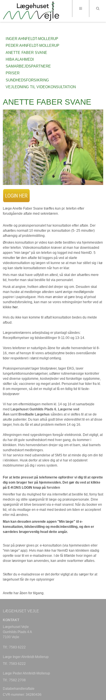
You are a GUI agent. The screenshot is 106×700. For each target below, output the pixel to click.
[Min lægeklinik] (31, 11)
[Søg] (97, 8)
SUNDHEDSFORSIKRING (27, 80)
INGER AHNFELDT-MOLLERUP (32, 39)
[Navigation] (80, 8)
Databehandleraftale (18, 689)
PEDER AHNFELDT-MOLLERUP (32, 45)
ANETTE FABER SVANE (26, 52)
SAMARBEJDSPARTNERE (28, 66)
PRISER (13, 73)
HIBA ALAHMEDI (20, 59)
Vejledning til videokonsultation (41, 87)
